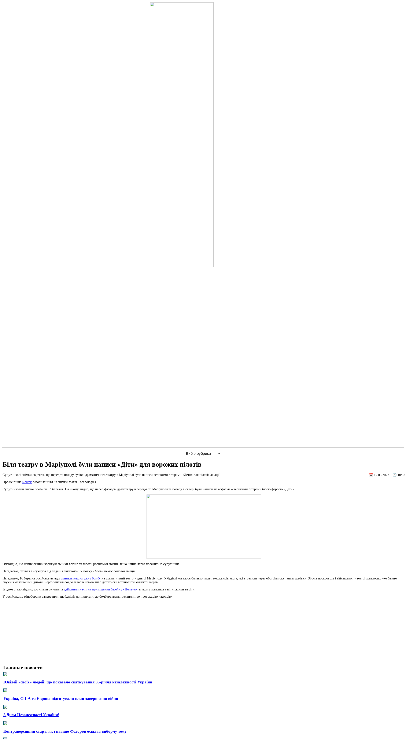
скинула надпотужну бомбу (81, 578)
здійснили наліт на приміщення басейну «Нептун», (101, 589)
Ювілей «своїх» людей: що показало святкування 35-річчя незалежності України (77, 682)
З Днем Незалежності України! (31, 715)
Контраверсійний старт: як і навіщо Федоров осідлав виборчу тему (65, 731)
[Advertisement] (203, 631)
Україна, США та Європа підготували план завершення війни (60, 698)
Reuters (27, 482)
